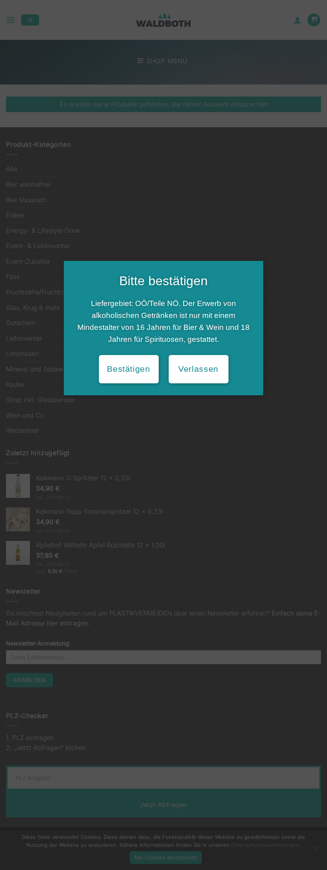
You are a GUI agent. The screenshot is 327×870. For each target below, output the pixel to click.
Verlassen (198, 369)
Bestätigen (128, 369)
